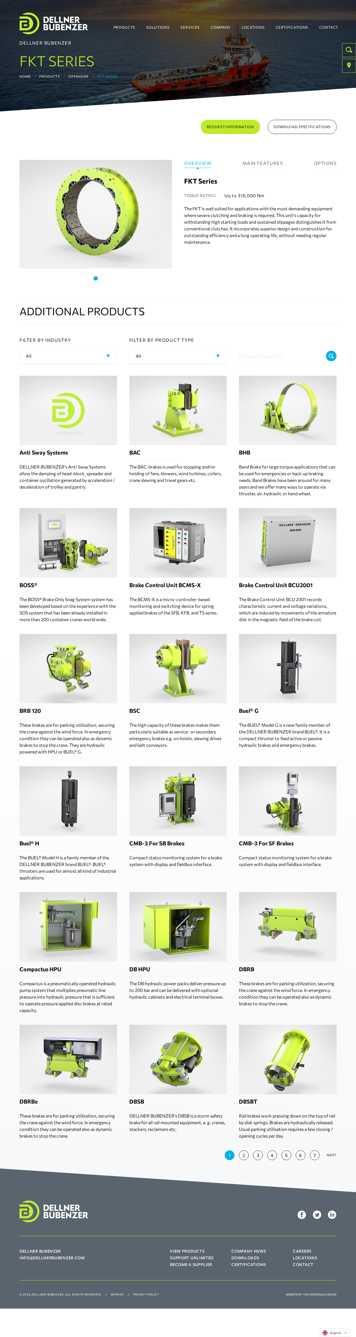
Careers (302, 1251)
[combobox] (335, 1333)
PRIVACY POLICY (146, 1294)
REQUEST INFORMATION (230, 127)
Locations (253, 27)
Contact (328, 27)
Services (190, 27)
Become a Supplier (191, 1264)
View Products (187, 1251)
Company (221, 27)
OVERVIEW (197, 163)
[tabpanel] (95, 214)
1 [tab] (95, 278)
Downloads (245, 1257)
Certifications (292, 27)
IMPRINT (117, 1294)
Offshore (78, 76)
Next (332, 1155)
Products (124, 27)
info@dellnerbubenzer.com (52, 1257)
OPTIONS (325, 163)
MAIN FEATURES (263, 163)
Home (25, 76)
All (29, 355)
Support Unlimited (192, 1257)
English (335, 1332)
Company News (248, 1251)
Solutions (157, 27)
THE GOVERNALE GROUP (320, 1294)
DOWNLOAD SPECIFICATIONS (302, 127)
